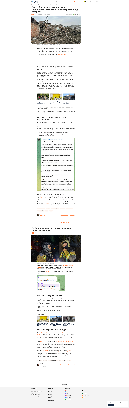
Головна (32, 4)
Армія (56, 1)
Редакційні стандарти (35, 394)
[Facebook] (40, 366)
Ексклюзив (33, 375)
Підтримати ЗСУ (88, 1)
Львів (65, 375)
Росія (47, 210)
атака (51, 210)
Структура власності (52, 396)
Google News (86, 391)
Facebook (69, 397)
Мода (32, 380)
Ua (94, 1)
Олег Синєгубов (40, 210)
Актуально (50, 371)
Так (111, 405)
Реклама (50, 394)
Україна (46, 1)
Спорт (65, 1)
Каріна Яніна (42, 215)
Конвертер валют (51, 400)
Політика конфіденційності (36, 391)
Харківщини (62, 47)
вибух (41, 197)
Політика (83, 380)
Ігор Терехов (45, 360)
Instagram (69, 395)
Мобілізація (83, 375)
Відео (76, 1)
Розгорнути (64, 384)
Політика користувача (35, 390)
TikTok (85, 390)
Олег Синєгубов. (62, 54)
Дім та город (67, 371)
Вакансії (50, 391)
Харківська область (55, 208)
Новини (51, 1)
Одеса (65, 380)
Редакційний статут (35, 393)
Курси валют (50, 399)
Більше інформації (119, 405)
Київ (49, 375)
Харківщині (48, 203)
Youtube (68, 390)
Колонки (70, 1)
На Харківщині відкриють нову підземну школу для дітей (55, 102)
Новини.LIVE (49, 271)
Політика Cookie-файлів (36, 396)
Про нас (50, 390)
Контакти (50, 393)
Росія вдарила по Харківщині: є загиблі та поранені (68, 324)
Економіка (61, 1)
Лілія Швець (42, 364)
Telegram (68, 391)
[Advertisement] (55, 61)
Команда (50, 397)
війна (39, 208)
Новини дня (50, 380)
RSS (84, 397)
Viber (68, 393)
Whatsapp (69, 399)
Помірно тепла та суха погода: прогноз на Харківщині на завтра (42, 102)
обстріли (62, 208)
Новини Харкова (53, 360)
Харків (37, 4)
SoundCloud (86, 395)
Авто (32, 371)
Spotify (85, 393)
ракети (59, 360)
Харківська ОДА (69, 208)
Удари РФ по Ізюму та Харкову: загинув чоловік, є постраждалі (68, 102)
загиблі (68, 360)
